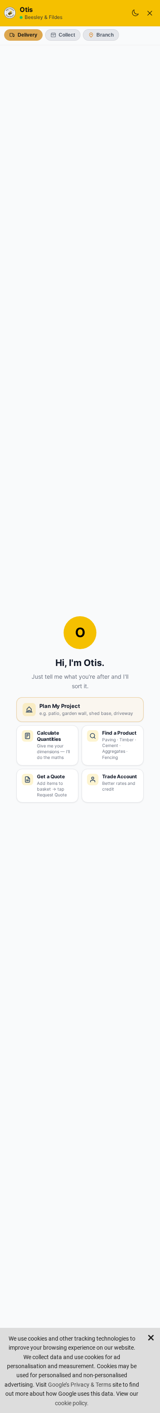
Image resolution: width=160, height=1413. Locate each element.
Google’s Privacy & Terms (79, 1384)
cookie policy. (72, 1403)
